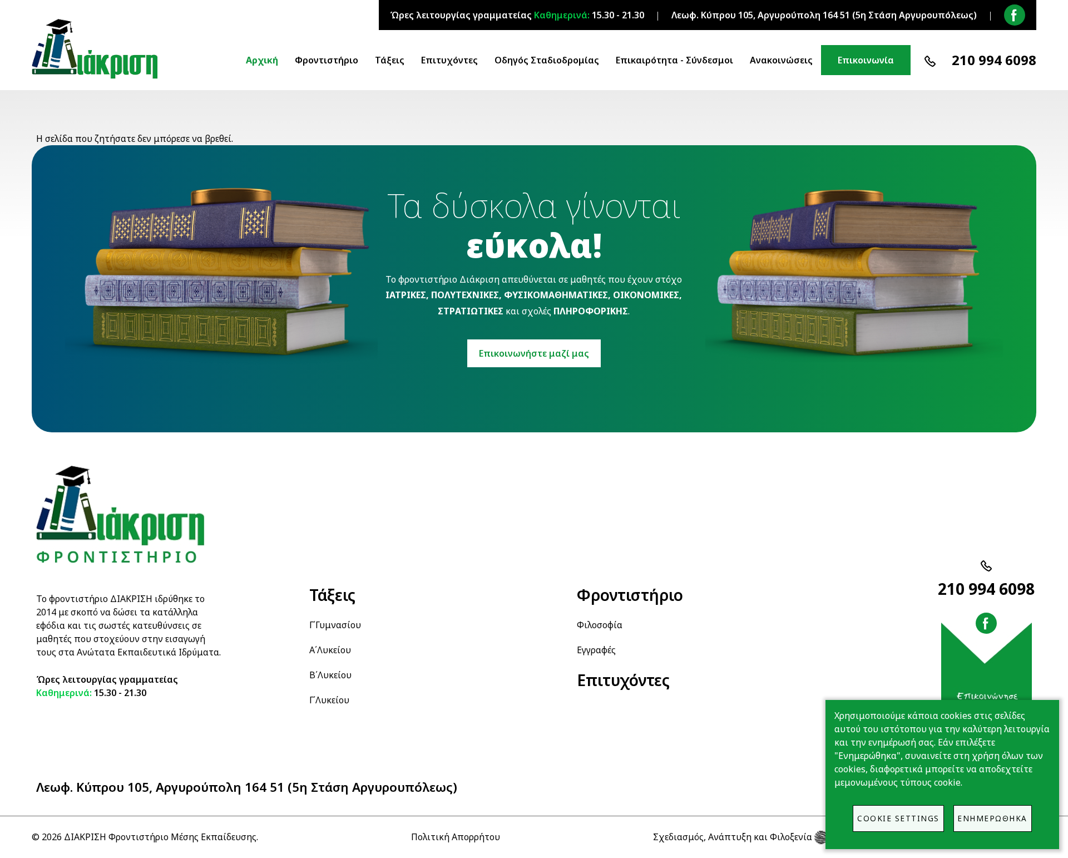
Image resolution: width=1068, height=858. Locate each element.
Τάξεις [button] (389, 60)
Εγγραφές (596, 650)
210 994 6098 (994, 60)
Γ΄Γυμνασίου (335, 625)
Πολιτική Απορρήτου (455, 837)
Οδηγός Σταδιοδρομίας (547, 60)
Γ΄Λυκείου (329, 700)
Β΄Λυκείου (330, 675)
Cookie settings (898, 818)
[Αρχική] (99, 49)
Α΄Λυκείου (330, 650)
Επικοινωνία (866, 60)
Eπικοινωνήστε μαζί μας (534, 353)
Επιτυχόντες (449, 60)
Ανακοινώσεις (781, 60)
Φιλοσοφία (599, 625)
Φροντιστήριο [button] (326, 60)
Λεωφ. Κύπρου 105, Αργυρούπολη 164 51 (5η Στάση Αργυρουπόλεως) (246, 787)
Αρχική (262, 60)
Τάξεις (332, 594)
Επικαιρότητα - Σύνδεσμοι (674, 60)
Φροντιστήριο (630, 594)
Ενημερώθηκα (992, 818)
